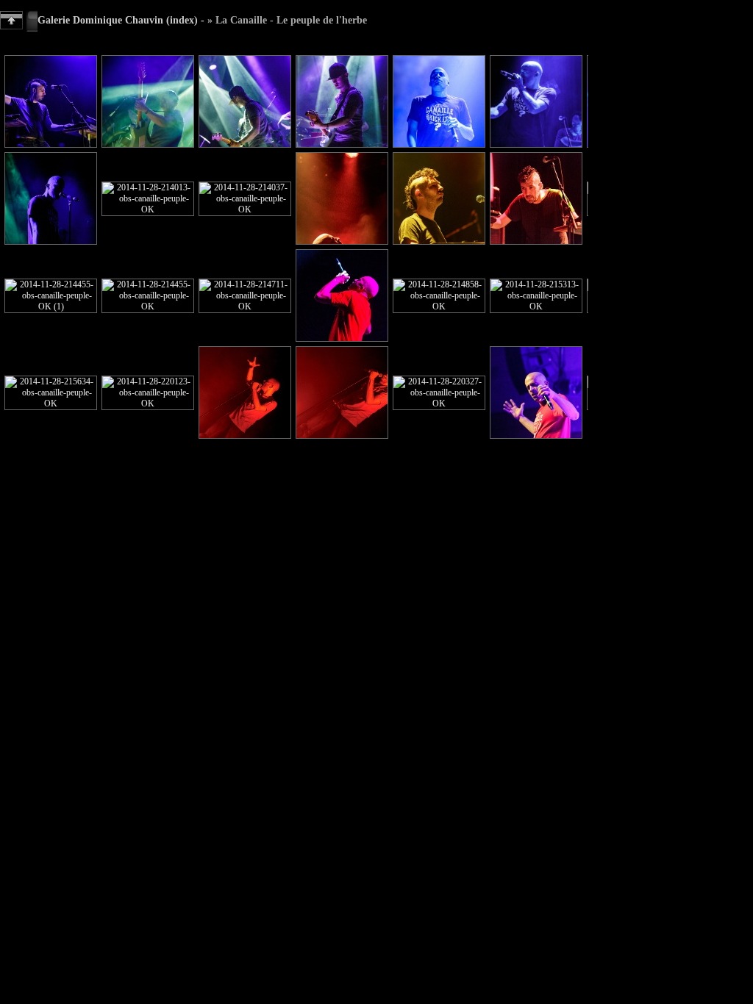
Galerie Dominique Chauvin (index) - (121, 20)
